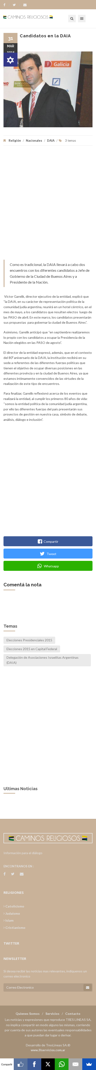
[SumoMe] (89, 1064)
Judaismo (12, 913)
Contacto (72, 1014)
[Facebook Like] (20, 1064)
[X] (48, 1064)
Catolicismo (14, 906)
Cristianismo (15, 927)
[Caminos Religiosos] (33, 18)
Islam (9, 920)
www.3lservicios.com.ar (48, 1050)
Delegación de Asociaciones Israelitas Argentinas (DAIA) (43, 659)
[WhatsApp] (62, 1064)
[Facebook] (6, 4)
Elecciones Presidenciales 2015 (29, 640)
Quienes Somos (28, 1014)
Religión (15, 140)
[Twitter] (16, 4)
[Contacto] (25, 4)
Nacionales (34, 140)
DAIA (51, 140)
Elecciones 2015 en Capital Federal (32, 649)
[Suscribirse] (87, 987)
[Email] (75, 1064)
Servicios (52, 1014)
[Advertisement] (48, 205)
